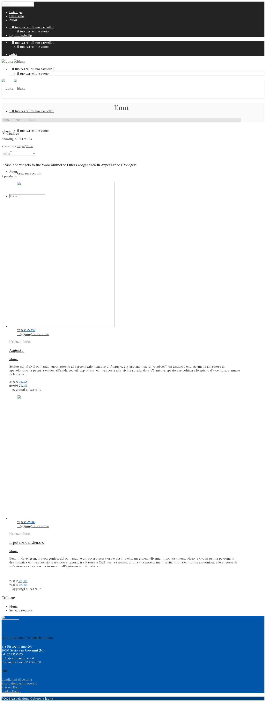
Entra (13, 54)
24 (23, 146)
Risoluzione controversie (19, 683)
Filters (6, 131)
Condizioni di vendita (17, 679)
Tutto (29, 146)
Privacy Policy (12, 687)
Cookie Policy (11, 691)
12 (18, 146)
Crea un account (29, 173)
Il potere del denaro (26, 542)
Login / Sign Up (20, 35)
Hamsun (15, 342)
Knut (26, 342)
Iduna (13, 359)
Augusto (16, 350)
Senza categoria (21, 610)
